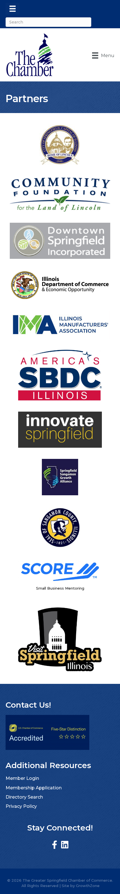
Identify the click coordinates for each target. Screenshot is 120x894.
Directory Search (24, 797)
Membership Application (34, 787)
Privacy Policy (21, 806)
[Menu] (13, 9)
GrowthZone (88, 885)
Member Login (22, 778)
